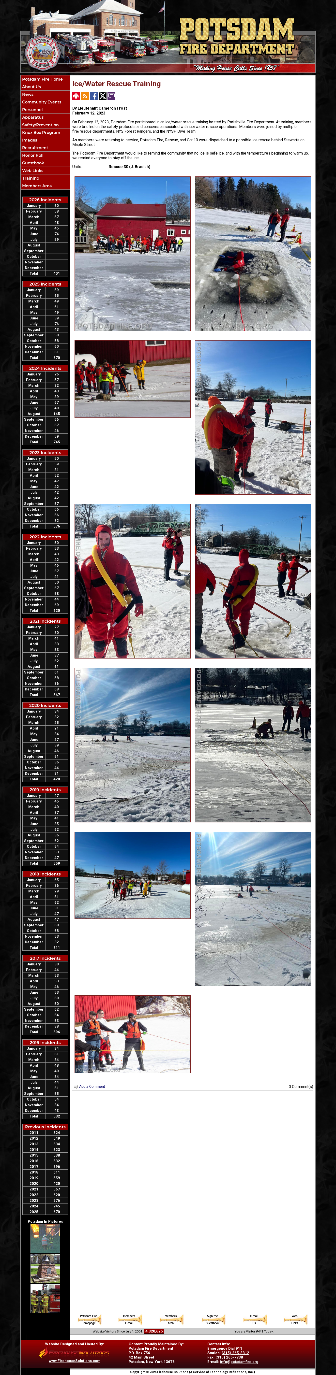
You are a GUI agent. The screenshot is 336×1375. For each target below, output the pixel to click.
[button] (45, 87)
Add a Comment (92, 1087)
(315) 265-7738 (229, 1357)
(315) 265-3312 (235, 1353)
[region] (45, 132)
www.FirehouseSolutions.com (74, 1361)
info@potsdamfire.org (239, 1362)
